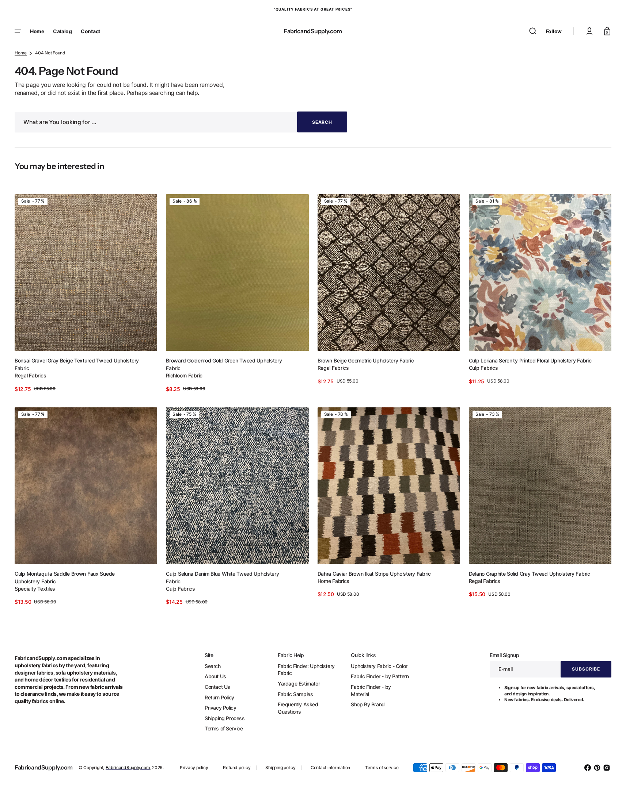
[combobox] (181, 122)
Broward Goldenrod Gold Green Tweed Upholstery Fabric (224, 364)
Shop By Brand (368, 704)
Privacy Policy (220, 708)
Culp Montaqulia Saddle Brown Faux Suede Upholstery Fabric (65, 577)
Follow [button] (554, 31)
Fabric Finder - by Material (371, 690)
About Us (215, 676)
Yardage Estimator (299, 683)
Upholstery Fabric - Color (379, 666)
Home (21, 52)
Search (213, 666)
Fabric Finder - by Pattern (380, 676)
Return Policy (219, 697)
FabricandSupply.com (128, 767)
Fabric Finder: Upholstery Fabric (306, 669)
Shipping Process (225, 718)
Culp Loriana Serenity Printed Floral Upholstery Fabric (530, 360)
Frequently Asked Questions (298, 708)
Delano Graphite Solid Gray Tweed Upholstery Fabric (529, 574)
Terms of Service (224, 728)
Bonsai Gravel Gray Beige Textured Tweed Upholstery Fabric (77, 364)
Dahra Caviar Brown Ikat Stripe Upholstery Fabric (374, 574)
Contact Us (217, 687)
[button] (533, 31)
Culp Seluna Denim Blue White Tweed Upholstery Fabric (222, 577)
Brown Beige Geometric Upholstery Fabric (366, 360)
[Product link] (86, 293)
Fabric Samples (295, 694)
